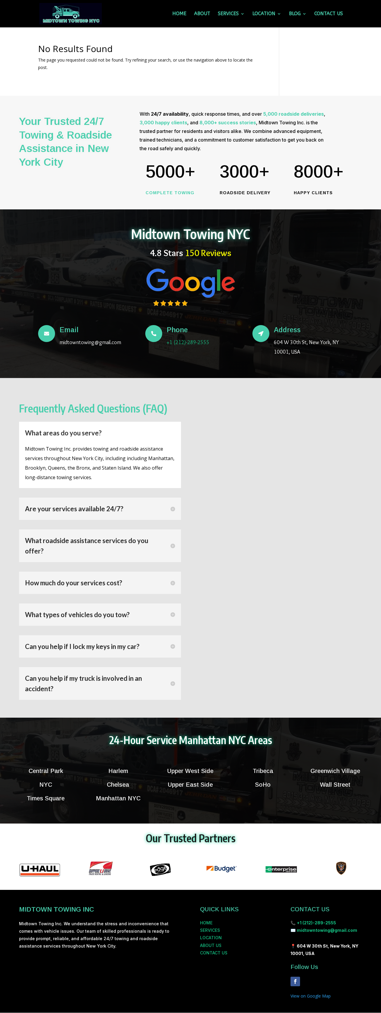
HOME (179, 14)
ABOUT (202, 14)
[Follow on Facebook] (295, 981)
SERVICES (228, 14)
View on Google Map (311, 996)
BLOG (295, 14)
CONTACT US (328, 14)
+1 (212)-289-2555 (188, 342)
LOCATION (263, 14)
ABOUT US (210, 945)
